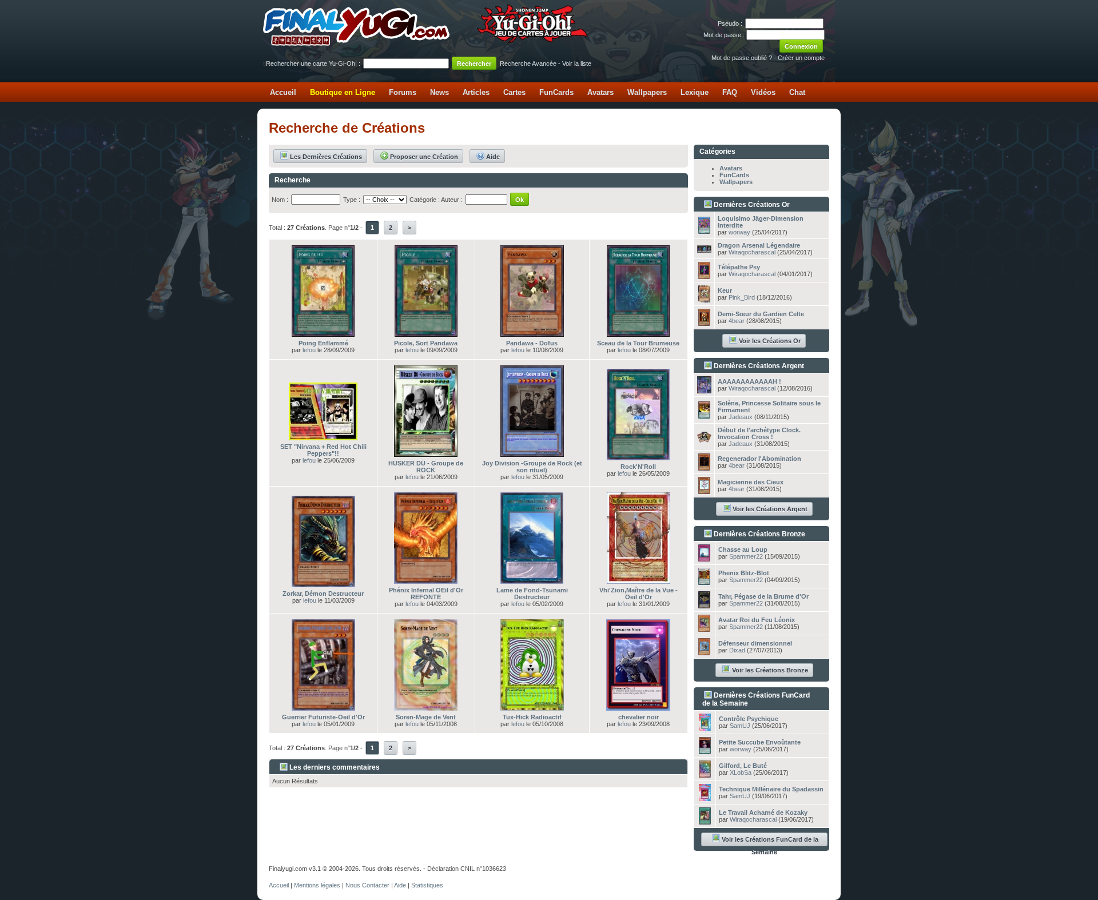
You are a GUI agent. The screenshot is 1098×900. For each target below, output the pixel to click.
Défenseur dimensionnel (755, 643)
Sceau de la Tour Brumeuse (638, 343)
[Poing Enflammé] (323, 333)
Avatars (600, 92)
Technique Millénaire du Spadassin (771, 789)
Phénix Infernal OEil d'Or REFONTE (426, 593)
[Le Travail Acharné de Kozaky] (705, 821)
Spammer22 (746, 556)
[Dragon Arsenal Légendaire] (704, 249)
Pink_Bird (742, 297)
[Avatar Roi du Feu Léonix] (704, 628)
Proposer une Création (424, 156)
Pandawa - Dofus (532, 343)
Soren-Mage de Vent (426, 717)
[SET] (323, 436)
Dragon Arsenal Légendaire (759, 245)
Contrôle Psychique (748, 718)
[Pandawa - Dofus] (532, 333)
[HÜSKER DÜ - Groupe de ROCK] (426, 453)
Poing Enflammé (323, 343)
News (439, 92)
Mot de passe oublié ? (741, 57)
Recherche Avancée (528, 63)
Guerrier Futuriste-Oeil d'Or (323, 717)
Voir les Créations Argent (770, 508)
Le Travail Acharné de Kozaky (763, 812)
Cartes (514, 92)
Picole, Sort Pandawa (426, 343)
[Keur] (704, 299)
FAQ (729, 92)
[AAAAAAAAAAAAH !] (704, 390)
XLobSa (740, 772)
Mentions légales (317, 885)
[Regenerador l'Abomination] (704, 467)
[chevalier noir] (638, 707)
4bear (737, 320)
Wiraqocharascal (752, 252)
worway (739, 232)
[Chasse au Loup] (704, 558)
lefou (309, 350)
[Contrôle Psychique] (705, 727)
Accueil (283, 92)
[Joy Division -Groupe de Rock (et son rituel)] (532, 453)
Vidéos (763, 92)
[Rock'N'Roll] (638, 456)
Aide (493, 156)
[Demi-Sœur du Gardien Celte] (704, 322)
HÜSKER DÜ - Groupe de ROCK (425, 466)
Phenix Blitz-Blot (743, 573)
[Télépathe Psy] (704, 275)
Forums (402, 92)
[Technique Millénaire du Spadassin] (705, 797)
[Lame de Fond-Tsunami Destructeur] (531, 580)
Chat (797, 92)
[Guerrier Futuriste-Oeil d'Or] (323, 707)
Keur (725, 290)
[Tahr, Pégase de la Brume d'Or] (704, 605)
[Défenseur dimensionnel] (704, 651)
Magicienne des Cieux (750, 482)
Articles (476, 92)
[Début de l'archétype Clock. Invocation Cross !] (704, 439)
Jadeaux (741, 416)
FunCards (556, 92)
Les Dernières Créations (326, 156)
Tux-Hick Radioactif (532, 717)
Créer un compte (801, 57)
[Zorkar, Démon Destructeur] (323, 583)
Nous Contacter (367, 885)
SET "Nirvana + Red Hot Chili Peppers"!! (323, 450)
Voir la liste (576, 63)
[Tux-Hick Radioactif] (532, 707)
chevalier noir (638, 717)
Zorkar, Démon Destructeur (323, 593)
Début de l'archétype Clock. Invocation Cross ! (759, 433)
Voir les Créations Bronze (770, 670)
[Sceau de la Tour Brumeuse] (638, 333)
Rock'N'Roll (638, 466)
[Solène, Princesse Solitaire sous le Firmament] (704, 415)
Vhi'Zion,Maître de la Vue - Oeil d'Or (638, 593)
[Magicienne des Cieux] (704, 490)
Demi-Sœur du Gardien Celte (761, 313)
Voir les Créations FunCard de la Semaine (770, 841)
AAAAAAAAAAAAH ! (749, 381)
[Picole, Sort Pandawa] (426, 333)
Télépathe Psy (739, 267)
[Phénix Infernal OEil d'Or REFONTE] (426, 580)
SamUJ (740, 725)
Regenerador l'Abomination (759, 458)
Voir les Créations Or (770, 340)
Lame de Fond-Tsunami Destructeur (532, 593)
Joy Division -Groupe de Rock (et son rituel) (532, 466)
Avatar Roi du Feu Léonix (756, 619)
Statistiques (427, 885)
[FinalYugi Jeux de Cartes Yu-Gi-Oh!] (426, 43)
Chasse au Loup (742, 549)
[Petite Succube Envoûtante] (705, 750)
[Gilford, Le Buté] (705, 774)
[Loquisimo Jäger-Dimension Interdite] (704, 230)
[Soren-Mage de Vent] (426, 707)
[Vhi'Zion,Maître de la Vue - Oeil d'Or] (638, 580)
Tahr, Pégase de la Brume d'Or (763, 596)
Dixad (737, 650)
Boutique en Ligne (342, 92)
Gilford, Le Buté (743, 765)
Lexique (695, 92)
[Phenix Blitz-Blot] (704, 581)
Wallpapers (647, 92)
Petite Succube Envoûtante (760, 742)
